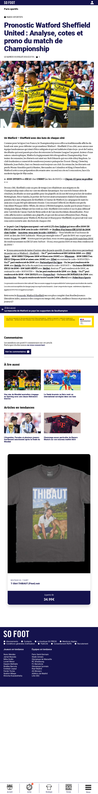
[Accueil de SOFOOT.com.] (16, 2)
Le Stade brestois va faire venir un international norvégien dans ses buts (61, 372)
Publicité (44, 644)
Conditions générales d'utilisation (20, 644)
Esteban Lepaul (10, 669)
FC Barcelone (37, 664)
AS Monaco (37, 671)
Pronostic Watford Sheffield (30, 295)
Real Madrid (37, 669)
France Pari (49, 274)
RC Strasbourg (38, 661)
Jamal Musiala (10, 657)
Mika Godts (8, 659)
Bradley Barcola (10, 666)
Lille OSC (36, 676)
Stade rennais (37, 657)
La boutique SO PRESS (47, 641)
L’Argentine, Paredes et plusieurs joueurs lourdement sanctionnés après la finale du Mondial (22, 416)
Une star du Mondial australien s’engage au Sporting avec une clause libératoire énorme (22, 373)
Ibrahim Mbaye (10, 673)
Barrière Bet (10, 278)
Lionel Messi (9, 661)
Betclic (17, 265)
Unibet (62, 226)
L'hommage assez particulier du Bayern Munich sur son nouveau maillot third (61, 415)
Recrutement (82, 644)
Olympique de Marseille (42, 659)
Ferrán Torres (9, 671)
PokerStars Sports (81, 278)
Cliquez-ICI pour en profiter (79, 179)
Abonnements (12, 641)
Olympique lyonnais (40, 666)
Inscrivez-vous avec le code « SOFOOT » (37, 233)
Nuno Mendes (9, 654)
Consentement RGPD (63, 644)
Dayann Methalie (11, 664)
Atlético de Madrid (39, 673)
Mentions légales (69, 641)
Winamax (70, 256)
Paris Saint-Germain (40, 654)
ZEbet (54, 259)
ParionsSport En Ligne (51, 262)
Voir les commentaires (15, 351)
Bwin (74, 271)
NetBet (46, 268)
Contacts (28, 641)
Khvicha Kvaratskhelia (13, 676)
